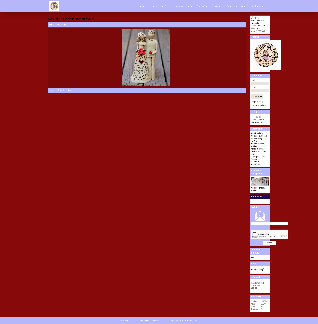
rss (164, 320)
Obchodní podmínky (198, 7)
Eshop (143, 7)
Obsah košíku (257, 123)
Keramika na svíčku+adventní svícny (258, 25)
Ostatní (254, 159)
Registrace (256, 102)
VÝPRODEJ (256, 164)
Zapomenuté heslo (260, 105)
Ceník (164, 7)
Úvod (154, 7)
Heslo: (254, 87)
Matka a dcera (257, 149)
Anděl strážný (257, 133)
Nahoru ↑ (193, 320)
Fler (253, 257)
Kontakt (217, 7)
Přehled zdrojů (257, 269)
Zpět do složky (64, 90)
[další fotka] (171, 85)
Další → (53, 90)
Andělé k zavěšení (259, 136)
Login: (254, 80)
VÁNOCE (255, 162)
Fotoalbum (177, 7)
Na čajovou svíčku (259, 157)
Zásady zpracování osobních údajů (246, 7)
